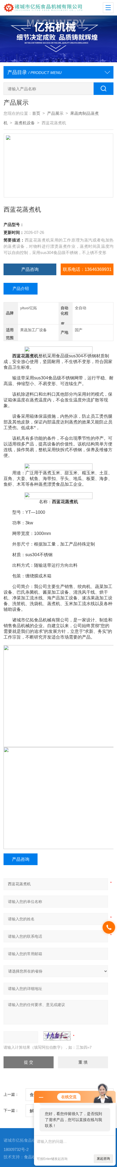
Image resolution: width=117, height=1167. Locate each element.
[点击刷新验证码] (57, 1036)
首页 (36, 113)
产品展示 (55, 113)
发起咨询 (103, 1158)
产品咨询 (30, 269)
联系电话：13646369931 (87, 269)
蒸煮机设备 (24, 123)
